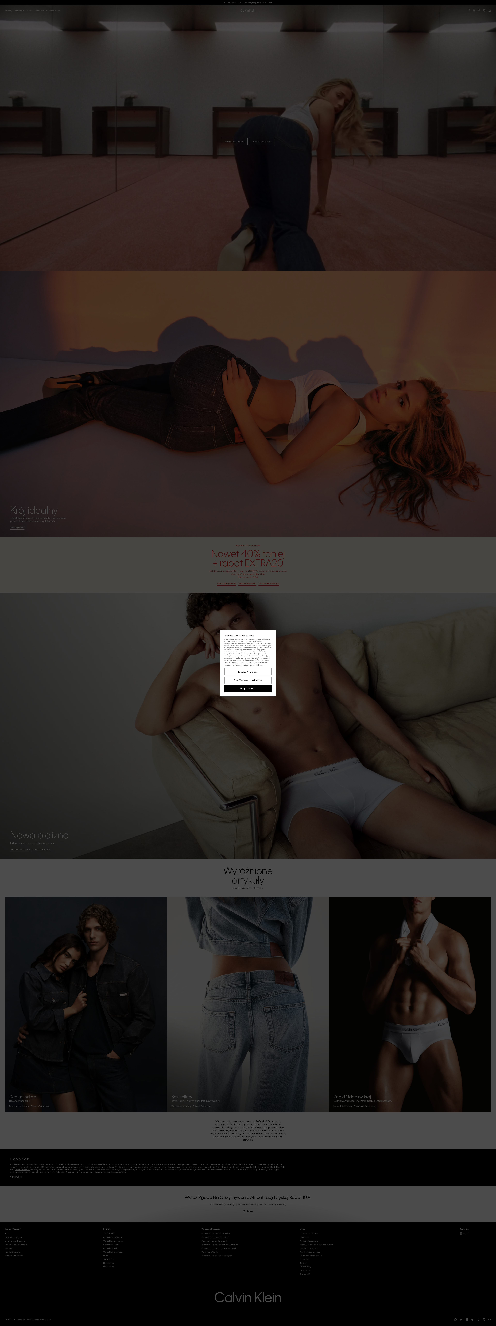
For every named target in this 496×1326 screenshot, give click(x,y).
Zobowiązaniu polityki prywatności (248, 665)
